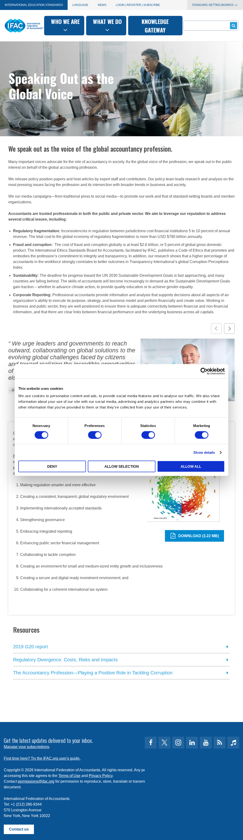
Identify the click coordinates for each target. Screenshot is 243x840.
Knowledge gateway (155, 25)
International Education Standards (34, 5)
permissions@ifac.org (36, 781)
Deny (52, 466)
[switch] (95, 435)
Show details (204, 452)
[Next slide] (229, 328)
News (102, 5)
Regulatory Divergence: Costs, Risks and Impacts (65, 659)
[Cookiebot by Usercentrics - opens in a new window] (204, 371)
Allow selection (121, 466)
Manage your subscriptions (26, 747)
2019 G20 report (30, 646)
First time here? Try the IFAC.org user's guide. (42, 758)
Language (80, 5)
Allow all (191, 466)
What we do (107, 21)
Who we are (65, 21)
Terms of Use (69, 776)
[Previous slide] (216, 328)
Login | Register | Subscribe (138, 5)
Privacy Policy (100, 776)
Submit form (233, 25)
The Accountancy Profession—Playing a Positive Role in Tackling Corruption (93, 672)
